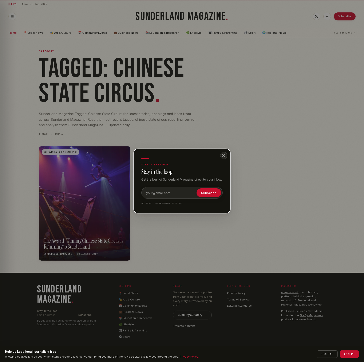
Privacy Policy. (189, 356)
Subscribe (209, 193)
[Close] (223, 155)
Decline (327, 354)
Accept (349, 354)
